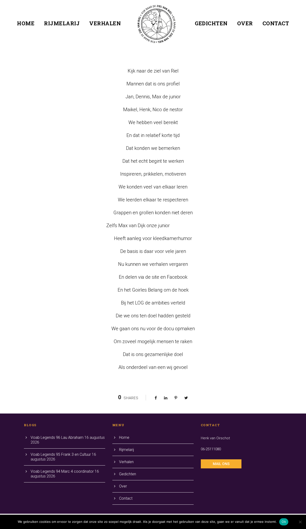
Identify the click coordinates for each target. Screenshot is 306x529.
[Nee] (300, 521)
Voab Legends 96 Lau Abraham (57, 437)
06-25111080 (211, 449)
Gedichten (211, 23)
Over (245, 23)
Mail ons (221, 464)
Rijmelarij (62, 23)
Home (25, 23)
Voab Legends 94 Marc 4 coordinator (62, 471)
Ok (284, 522)
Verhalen (105, 23)
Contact (275, 23)
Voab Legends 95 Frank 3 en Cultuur (61, 454)
